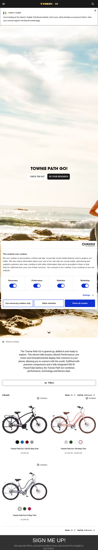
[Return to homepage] (3, 341)
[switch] (37, 286)
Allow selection (49, 303)
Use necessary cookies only (18, 303)
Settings (86, 295)
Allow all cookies (80, 303)
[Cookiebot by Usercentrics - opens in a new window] (84, 245)
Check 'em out (37, 176)
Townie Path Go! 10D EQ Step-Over (25, 449)
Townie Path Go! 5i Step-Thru (24, 515)
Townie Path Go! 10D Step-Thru (73, 449)
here (38, 21)
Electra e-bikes (12, 342)
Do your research (58, 176)
